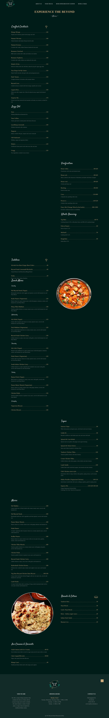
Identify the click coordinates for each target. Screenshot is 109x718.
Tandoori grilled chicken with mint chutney (71, 454)
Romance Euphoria (17, 58)
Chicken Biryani (16, 410)
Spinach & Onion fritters (68, 446)
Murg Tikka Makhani (17, 307)
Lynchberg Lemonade (17, 125)
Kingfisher (64, 239)
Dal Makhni (14, 506)
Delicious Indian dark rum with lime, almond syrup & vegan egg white (27, 66)
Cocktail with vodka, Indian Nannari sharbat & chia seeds (24, 47)
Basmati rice (64, 622)
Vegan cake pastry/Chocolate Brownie (20, 658)
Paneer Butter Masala (17, 522)
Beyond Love (15, 83)
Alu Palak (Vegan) (16, 319)
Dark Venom (15, 77)
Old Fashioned (15, 137)
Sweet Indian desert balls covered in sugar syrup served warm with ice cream (29, 652)
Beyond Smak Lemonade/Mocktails (22, 269)
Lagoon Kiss (15, 90)
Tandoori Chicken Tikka (68, 452)
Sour (12, 112)
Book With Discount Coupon (65, 3)
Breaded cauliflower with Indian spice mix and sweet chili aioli (75, 435)
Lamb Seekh (64, 465)
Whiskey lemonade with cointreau (19, 127)
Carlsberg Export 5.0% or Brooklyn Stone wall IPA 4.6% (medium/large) (78, 222)
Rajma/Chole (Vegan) (17, 377)
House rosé (64, 181)
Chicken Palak (15, 393)
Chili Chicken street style (68, 471)
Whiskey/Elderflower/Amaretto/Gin (19, 114)
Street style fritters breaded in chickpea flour (71, 448)
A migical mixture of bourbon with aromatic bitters (23, 79)
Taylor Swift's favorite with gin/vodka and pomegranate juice (25, 73)
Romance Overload (17, 51)
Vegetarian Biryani (16, 406)
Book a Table (82, 3)
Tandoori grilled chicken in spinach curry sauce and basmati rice (26, 555)
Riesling (63, 188)
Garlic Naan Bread (66, 610)
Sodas (13, 276)
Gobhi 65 (63, 433)
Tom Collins (15, 118)
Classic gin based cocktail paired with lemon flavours (23, 120)
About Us (39, 3)
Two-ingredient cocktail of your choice (20, 152)
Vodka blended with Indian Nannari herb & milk (22, 40)
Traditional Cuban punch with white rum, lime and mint (24, 146)
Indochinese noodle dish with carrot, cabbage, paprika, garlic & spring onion (78, 482)
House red (64, 175)
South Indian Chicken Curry (19, 364)
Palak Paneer (15, 528)
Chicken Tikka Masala (18, 544)
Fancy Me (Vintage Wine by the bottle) (72, 207)
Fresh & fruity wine (65, 190)
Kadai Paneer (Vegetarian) (19, 298)
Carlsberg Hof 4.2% (65, 234)
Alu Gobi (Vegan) (16, 348)
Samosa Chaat (65, 426)
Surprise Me (15, 98)
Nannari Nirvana (16, 38)
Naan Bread (64, 605)
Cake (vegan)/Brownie (18, 656)
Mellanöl (63, 232)
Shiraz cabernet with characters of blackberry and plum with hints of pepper (78, 177)
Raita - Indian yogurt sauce (69, 614)
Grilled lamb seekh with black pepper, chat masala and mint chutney (76, 467)
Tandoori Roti (65, 601)
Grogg (13, 150)
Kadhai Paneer (15, 536)
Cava (62, 194)
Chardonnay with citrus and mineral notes (70, 171)
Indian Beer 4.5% (65, 241)
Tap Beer (63, 219)
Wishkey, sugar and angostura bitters (19, 140)
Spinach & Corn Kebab (68, 439)
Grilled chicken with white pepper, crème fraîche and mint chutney (76, 461)
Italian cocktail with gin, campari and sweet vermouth (23, 133)
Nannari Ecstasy (16, 45)
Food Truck (49, 3)
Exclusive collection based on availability (70, 209)
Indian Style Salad (66, 618)
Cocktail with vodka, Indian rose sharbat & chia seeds (23, 60)
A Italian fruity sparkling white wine (69, 203)
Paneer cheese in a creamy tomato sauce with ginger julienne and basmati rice (29, 524)
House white (64, 169)
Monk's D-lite (15, 64)
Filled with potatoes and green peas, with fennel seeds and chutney (76, 429)
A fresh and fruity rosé (66, 184)
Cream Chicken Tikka (67, 458)
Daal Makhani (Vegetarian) (19, 327)
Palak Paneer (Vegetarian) (19, 356)
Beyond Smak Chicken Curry (20, 335)
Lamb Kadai (15, 581)
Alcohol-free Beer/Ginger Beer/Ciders (22, 265)
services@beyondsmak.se (92, 703)
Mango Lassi (15, 662)
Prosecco (63, 201)
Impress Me (64, 486)
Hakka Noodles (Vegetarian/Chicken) (72, 479)
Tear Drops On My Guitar (19, 70)
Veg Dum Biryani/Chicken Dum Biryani (23, 573)
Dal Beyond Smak (16, 514)
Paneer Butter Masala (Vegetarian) (21, 385)
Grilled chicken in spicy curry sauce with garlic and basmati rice (26, 561)
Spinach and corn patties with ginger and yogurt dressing (74, 441)
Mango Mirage (15, 32)
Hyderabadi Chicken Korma (19, 565)
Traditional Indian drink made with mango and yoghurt (24, 664)
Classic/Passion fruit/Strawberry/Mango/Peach (21, 271)
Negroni (13, 131)
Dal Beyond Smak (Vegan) (19, 290)
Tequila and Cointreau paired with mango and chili (23, 34)
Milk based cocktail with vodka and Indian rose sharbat (24, 53)
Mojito (13, 144)
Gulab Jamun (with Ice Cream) (20, 649)
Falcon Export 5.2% (65, 228)
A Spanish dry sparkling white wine (69, 196)
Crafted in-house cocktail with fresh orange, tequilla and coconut (26, 85)
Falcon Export (65, 226)
